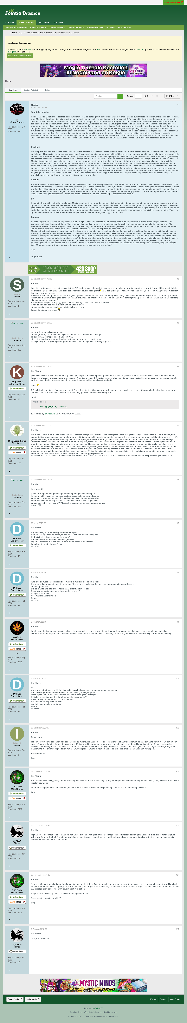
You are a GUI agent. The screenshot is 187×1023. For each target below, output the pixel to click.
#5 (178, 426)
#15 (177, 929)
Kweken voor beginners (16, 27)
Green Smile (13, 999)
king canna (50, 414)
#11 (177, 728)
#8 (178, 573)
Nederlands (31, 999)
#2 (178, 279)
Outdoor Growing (76, 27)
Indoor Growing (58, 27)
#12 (177, 771)
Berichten (13, 90)
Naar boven (175, 999)
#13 (177, 826)
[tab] (13, 90)
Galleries (44, 22)
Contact (163, 999)
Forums (9, 22)
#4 (178, 366)
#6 (178, 480)
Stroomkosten (124, 27)
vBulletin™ (98, 1008)
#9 (178, 622)
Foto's (47, 90)
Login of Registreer (172, 2)
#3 (178, 323)
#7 (178, 523)
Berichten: (12, 131)
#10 (177, 678)
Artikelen (110, 27)
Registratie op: (14, 127)
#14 (177, 875)
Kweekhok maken (95, 27)
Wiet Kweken (26, 22)
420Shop (58, 22)
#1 (178, 104)
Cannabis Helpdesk (39, 27)
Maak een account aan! (20, 55)
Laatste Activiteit (31, 90)
